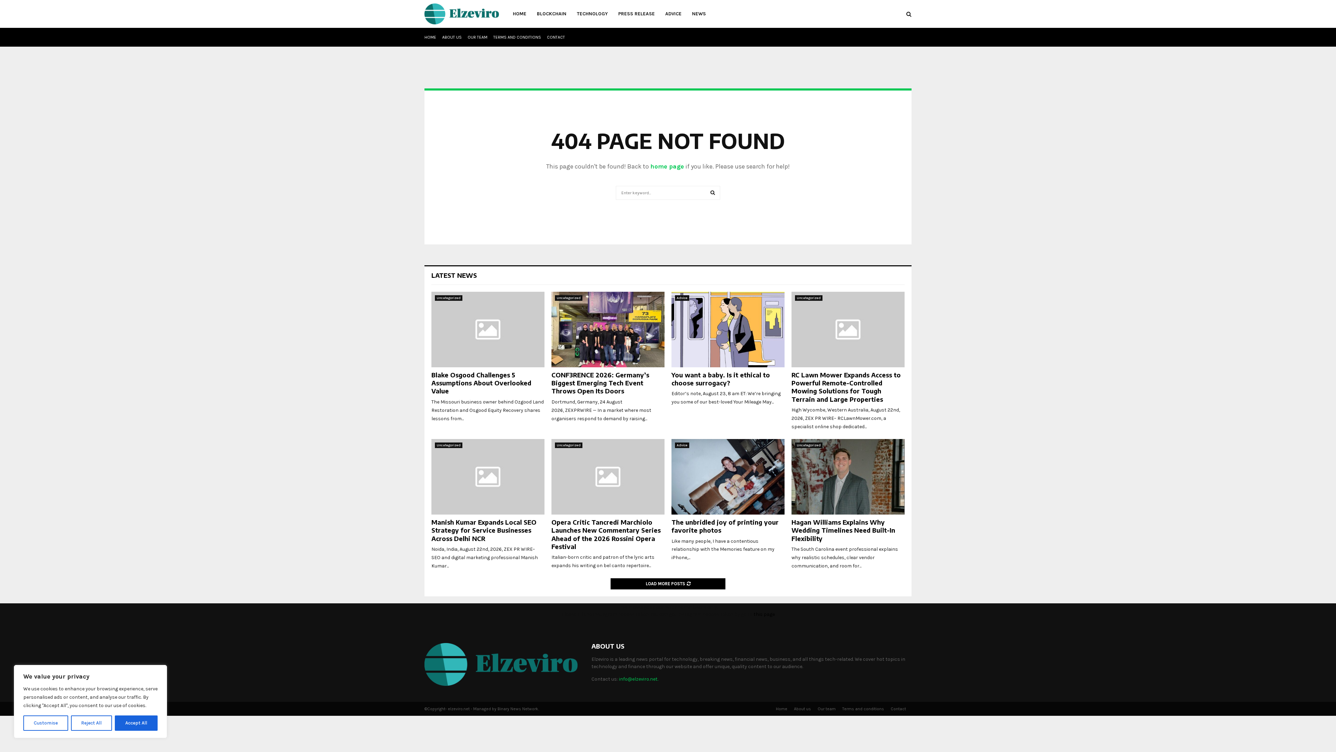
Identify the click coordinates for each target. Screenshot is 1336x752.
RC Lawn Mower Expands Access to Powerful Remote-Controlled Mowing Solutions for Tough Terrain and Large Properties (846, 387)
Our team (477, 37)
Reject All (91, 723)
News (699, 14)
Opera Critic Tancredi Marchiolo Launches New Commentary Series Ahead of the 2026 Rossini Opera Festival (606, 534)
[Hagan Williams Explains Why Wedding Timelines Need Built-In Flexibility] (848, 477)
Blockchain (551, 14)
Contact (556, 37)
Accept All (136, 723)
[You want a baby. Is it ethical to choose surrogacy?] (728, 329)
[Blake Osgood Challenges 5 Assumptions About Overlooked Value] (487, 329)
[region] (90, 701)
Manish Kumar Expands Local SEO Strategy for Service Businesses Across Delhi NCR (483, 530)
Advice (673, 14)
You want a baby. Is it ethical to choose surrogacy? (720, 379)
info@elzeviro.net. (638, 679)
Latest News (454, 275)
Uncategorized (449, 298)
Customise (46, 723)
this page (764, 614)
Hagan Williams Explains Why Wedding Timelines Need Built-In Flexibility (843, 530)
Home (519, 14)
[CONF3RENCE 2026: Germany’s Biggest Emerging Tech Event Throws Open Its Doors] (608, 329)
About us (452, 37)
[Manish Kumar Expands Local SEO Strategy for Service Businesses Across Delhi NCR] (487, 477)
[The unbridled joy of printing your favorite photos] (728, 477)
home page (667, 166)
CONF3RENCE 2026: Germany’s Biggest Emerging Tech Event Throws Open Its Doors (600, 383)
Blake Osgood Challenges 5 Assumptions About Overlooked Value (481, 383)
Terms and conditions (517, 37)
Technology (592, 14)
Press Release (636, 14)
